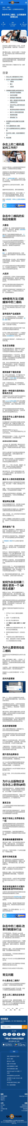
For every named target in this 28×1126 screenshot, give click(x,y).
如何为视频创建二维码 (12, 1069)
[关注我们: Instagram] (14, 1034)
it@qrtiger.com (23, 1096)
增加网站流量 (13, 115)
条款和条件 (24, 1105)
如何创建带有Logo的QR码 (13, 1075)
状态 (2, 1107)
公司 (2, 1103)
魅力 (11, 84)
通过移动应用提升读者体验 (17, 109)
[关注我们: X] (23, 1034)
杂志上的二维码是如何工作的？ (15, 77)
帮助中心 (3, 1100)
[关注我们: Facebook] (19, 1034)
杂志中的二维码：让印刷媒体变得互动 (13, 9)
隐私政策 (25, 1109)
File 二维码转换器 (11, 1085)
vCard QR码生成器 (10, 401)
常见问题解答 (4, 1096)
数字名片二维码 (11, 1061)
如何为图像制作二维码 (12, 1066)
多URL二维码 (10, 1059)
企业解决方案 (4, 1109)
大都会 (12, 81)
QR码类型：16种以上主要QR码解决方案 (13, 200)
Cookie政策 (24, 1110)
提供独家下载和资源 (15, 98)
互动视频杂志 (10, 336)
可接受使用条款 (23, 1107)
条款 (26, 1103)
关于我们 (3, 1105)
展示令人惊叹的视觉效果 (17, 112)
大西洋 (12, 87)
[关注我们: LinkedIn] (5, 1034)
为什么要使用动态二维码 (13, 126)
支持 (26, 1094)
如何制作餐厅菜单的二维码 (13, 1082)
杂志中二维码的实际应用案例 (14, 79)
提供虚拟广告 (13, 117)
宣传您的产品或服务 (15, 92)
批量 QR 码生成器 (11, 1064)
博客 (8, 7)
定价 (2, 1110)
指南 (2, 1094)
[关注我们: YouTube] (9, 1034)
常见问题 (8, 138)
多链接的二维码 (8, 541)
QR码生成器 (11, 178)
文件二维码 (13, 378)
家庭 (3, 7)
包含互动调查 (13, 95)
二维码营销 (22, 229)
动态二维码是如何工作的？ (13, 1056)
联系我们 (3, 1098)
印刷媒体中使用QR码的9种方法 (15, 90)
